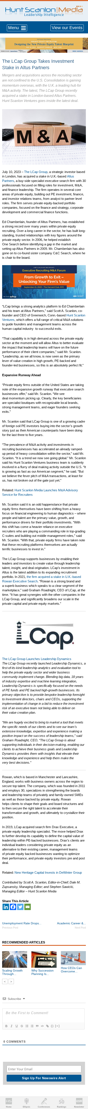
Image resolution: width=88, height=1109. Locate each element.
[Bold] (6, 1026)
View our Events (67, 27)
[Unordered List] (31, 1026)
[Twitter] (20, 907)
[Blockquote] (37, 1026)
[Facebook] (13, 907)
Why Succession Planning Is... (42, 972)
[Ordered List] (26, 1026)
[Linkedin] (6, 907)
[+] (57, 1026)
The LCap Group (35, 172)
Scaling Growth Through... (12, 972)
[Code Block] (42, 1026)
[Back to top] (81, 1090)
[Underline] (16, 1026)
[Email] (27, 907)
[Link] (47, 1026)
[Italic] (11, 1026)
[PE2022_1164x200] (44, 40)
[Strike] (21, 1026)
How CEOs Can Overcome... (71, 969)
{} (52, 1026)
